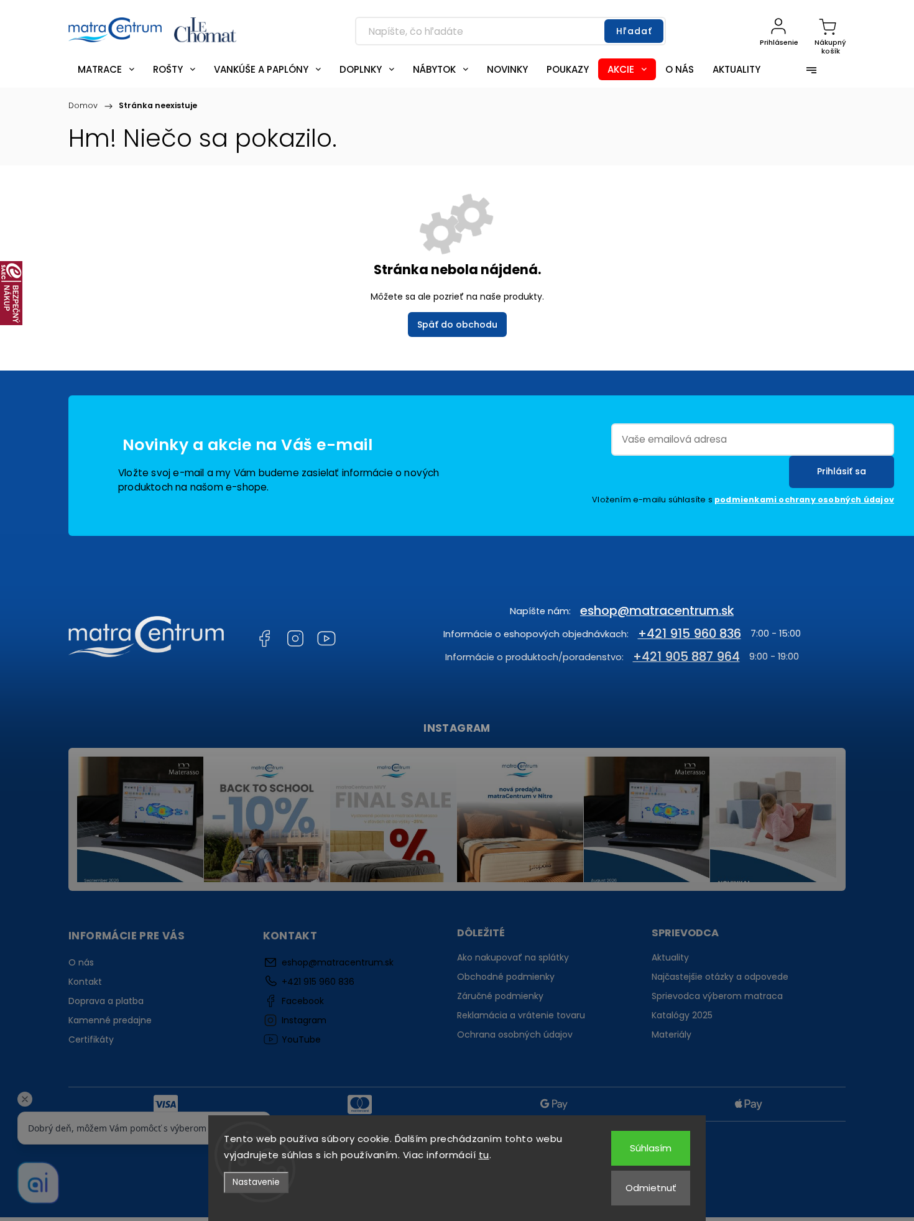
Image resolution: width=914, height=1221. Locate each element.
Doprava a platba (106, 1001)
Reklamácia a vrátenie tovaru (521, 1015)
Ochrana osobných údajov (515, 1034)
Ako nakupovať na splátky (513, 957)
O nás (81, 962)
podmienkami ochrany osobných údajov (804, 499)
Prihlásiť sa (841, 471)
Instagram (295, 638)
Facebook (264, 638)
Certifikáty (91, 1039)
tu (484, 1154)
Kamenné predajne (110, 1020)
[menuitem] (106, 69)
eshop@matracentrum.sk (657, 610)
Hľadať (634, 31)
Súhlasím (651, 1147)
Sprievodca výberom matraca (717, 996)
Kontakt (85, 981)
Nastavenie (256, 1182)
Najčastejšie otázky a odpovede (720, 976)
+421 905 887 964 (686, 656)
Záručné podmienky (500, 996)
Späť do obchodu (457, 324)
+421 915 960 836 (689, 633)
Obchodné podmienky (506, 976)
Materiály (671, 1034)
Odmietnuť (650, 1187)
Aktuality (670, 957)
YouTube (326, 638)
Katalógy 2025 (682, 1015)
